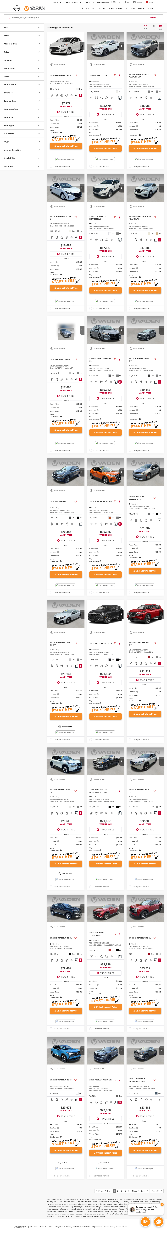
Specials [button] (102, 8)
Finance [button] (141, 8)
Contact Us (98, 1227)
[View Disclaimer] (72, 95)
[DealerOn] (20, 1227)
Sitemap (112, 1227)
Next (135, 1191)
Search (153, 18)
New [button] (87, 8)
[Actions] (80, 75)
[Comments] (76, 95)
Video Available (57, 64)
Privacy (106, 1227)
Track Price (68, 111)
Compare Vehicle (62, 166)
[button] (82, 46)
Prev (108, 1191)
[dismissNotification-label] (162, 1204)
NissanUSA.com (121, 1227)
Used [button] (94, 8)
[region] (66, 126)
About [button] (151, 8)
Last (144, 1191)
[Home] (82, 8)
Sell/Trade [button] (131, 8)
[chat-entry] (145, 1222)
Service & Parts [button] (116, 8)
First (99, 1191)
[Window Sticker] (80, 95)
